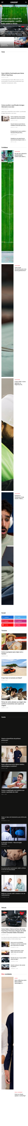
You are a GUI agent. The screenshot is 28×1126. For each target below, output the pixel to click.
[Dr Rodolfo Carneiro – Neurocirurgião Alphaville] (14, 832)
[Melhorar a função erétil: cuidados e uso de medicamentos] (14, 883)
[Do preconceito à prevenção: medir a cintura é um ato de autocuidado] (14, 857)
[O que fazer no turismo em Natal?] (14, 667)
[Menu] (2, 2)
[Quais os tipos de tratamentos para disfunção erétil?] (14, 806)
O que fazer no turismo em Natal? (11, 678)
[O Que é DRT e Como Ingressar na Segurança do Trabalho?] (7, 434)
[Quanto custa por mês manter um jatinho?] (5, 967)
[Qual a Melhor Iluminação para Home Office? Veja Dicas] (14, 63)
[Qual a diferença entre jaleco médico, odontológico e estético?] (14, 754)
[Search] (26, 2)
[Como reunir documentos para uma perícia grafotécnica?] (7, 42)
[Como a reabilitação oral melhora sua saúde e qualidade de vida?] (14, 780)
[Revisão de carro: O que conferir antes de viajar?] (5, 959)
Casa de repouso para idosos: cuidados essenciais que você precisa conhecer (18, 125)
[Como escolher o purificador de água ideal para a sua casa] (14, 94)
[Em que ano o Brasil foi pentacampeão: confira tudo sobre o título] (14, 15)
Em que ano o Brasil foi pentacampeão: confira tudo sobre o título (11, 21)
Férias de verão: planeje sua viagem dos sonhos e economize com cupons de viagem (13, 703)
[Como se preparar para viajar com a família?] (14, 641)
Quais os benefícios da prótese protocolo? (20, 44)
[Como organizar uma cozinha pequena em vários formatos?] (5, 118)
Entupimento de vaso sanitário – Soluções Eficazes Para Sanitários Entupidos (18, 133)
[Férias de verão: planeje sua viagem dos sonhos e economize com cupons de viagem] (14, 691)
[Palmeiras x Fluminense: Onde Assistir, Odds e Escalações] (7, 548)
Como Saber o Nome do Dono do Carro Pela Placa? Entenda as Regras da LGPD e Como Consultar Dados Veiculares (12, 33)
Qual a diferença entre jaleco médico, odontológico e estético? (20, 982)
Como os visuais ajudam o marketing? (20, 1095)
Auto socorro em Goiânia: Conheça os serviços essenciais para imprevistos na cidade (18, 944)
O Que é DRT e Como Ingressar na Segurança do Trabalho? (20, 384)
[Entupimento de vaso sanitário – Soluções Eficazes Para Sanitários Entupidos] (5, 133)
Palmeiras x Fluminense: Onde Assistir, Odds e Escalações (19, 498)
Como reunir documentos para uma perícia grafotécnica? (5, 43)
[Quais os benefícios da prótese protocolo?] (21, 42)
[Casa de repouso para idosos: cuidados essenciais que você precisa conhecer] (5, 126)
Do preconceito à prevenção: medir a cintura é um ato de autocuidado (13, 868)
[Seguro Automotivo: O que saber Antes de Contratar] (5, 952)
